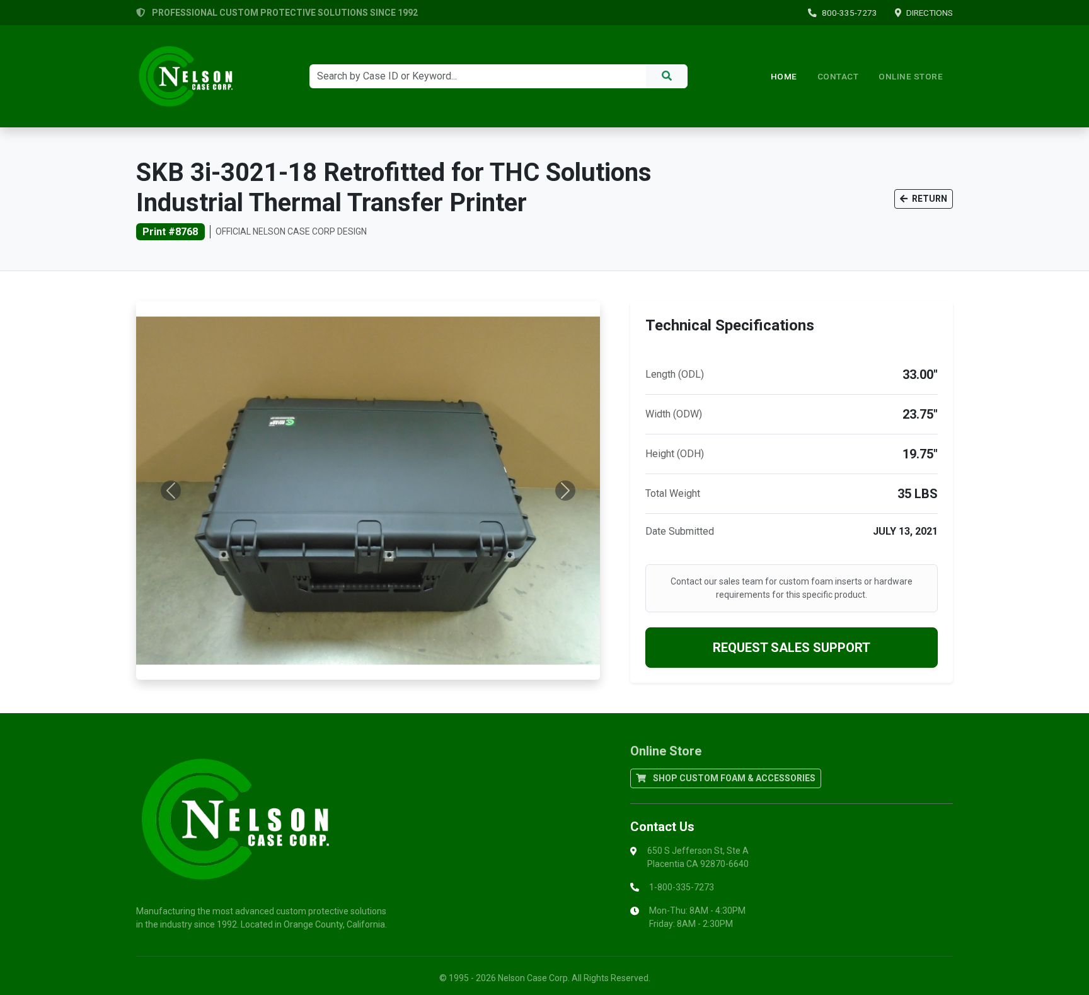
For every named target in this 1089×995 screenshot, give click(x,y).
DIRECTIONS (929, 13)
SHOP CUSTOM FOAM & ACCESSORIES (733, 778)
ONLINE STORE (911, 76)
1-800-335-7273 (681, 887)
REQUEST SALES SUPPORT (791, 647)
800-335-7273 (849, 13)
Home (784, 76)
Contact (838, 76)
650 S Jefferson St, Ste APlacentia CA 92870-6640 (698, 857)
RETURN (928, 199)
